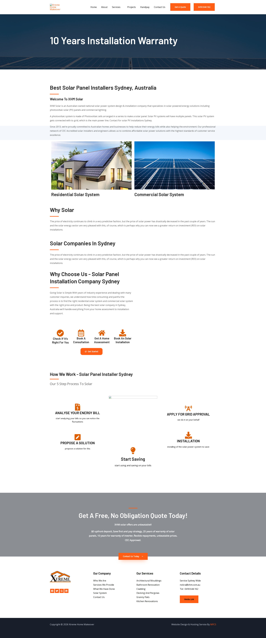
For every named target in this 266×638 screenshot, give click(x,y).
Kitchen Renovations (147, 601)
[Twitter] (57, 591)
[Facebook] (52, 591)
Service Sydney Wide (190, 580)
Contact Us (159, 7)
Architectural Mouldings (148, 580)
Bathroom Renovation (148, 584)
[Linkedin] (66, 591)
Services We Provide (103, 584)
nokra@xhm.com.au (190, 584)
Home (93, 7)
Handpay (144, 7)
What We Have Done (104, 588)
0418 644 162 (204, 7)
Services (116, 7)
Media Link (189, 599)
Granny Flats (142, 597)
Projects (131, 7)
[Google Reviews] (62, 591)
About (104, 7)
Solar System (100, 592)
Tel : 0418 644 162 (189, 588)
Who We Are (99, 580)
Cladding (140, 588)
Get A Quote (180, 7)
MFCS (213, 624)
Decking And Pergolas (147, 592)
